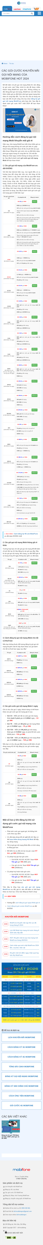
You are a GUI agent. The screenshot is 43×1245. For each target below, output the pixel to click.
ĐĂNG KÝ (34, 301)
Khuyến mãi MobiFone (17, 917)
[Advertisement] (21, 38)
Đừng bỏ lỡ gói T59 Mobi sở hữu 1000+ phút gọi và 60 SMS (10, 1136)
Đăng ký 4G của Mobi (12, 1189)
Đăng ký (34, 201)
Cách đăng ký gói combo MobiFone (19, 906)
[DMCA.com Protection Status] (10, 1237)
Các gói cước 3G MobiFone (14, 1192)
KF (9, 763)
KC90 (8, 259)
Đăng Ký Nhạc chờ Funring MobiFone (17, 1195)
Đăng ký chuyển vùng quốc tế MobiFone (18, 1198)
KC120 (9, 277)
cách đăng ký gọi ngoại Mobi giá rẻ (27, 903)
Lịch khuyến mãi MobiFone (13, 1186)
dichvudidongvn (21, 1214)
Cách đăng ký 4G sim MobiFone (26, 534)
